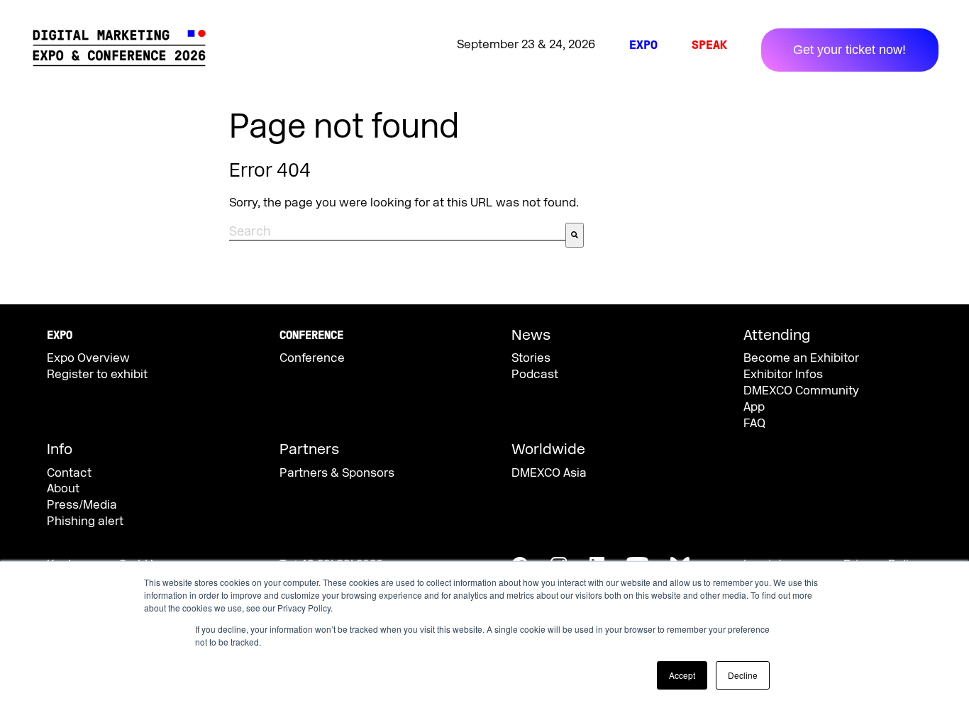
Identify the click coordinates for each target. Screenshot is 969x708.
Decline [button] (743, 675)
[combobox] (397, 231)
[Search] (574, 235)
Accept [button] (682, 675)
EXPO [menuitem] (643, 45)
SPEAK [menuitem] (709, 45)
